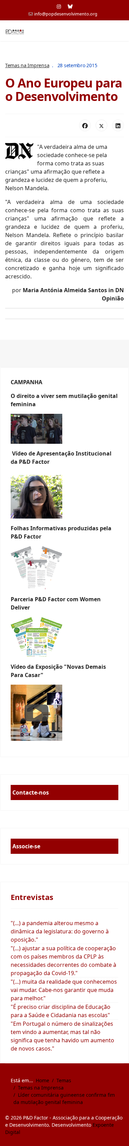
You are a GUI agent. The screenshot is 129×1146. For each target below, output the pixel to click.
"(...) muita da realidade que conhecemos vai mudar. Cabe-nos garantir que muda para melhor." (64, 990)
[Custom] (70, 6)
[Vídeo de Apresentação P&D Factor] (64, 495)
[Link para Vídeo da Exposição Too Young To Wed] (64, 713)
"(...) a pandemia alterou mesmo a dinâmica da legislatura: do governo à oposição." (60, 931)
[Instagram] (59, 6)
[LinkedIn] (118, 125)
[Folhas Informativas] (64, 568)
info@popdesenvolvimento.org (65, 14)
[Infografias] (64, 637)
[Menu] (119, 31)
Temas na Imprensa (27, 65)
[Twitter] (101, 125)
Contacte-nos (30, 792)
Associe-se (26, 846)
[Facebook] (85, 125)
